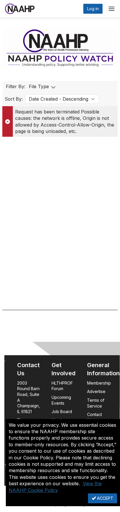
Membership (99, 383)
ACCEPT (104, 498)
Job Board (62, 411)
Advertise (97, 391)
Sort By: (14, 99)
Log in (93, 8)
